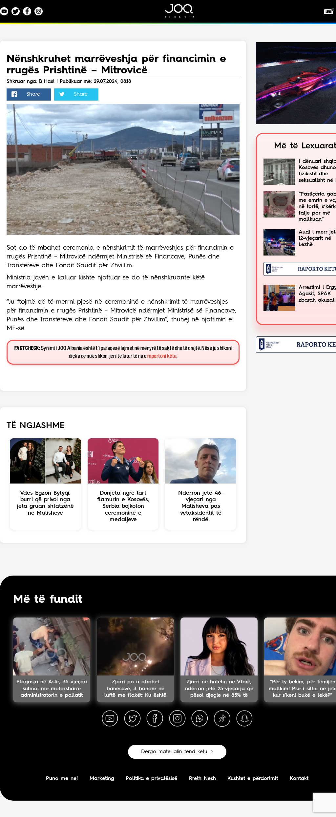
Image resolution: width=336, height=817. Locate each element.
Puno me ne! (62, 778)
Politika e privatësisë (151, 778)
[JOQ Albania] (184, 13)
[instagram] (177, 719)
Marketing (102, 778)
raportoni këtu (162, 356)
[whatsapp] (199, 719)
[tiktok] (222, 719)
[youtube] (110, 719)
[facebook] (155, 719)
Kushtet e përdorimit (252, 778)
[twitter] (132, 719)
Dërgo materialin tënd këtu (174, 751)
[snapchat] (244, 719)
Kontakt (299, 778)
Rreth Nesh (202, 778)
